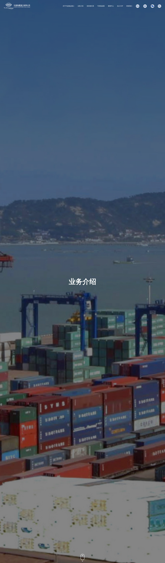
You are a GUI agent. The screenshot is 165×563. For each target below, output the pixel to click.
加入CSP (120, 6)
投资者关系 (90, 6)
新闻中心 (111, 6)
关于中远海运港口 (68, 6)
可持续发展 (101, 6)
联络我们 (129, 6)
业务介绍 (80, 6)
